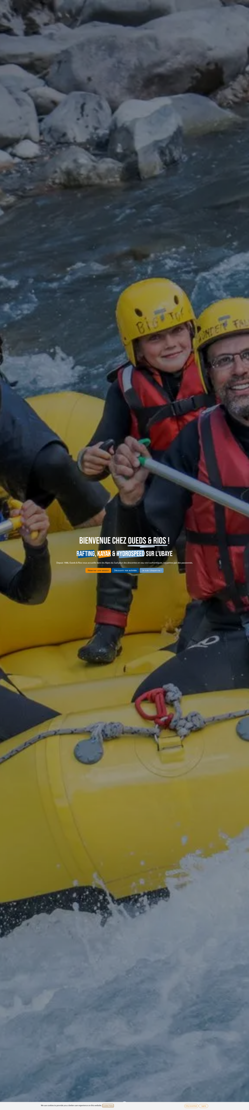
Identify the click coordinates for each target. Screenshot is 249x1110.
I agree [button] (203, 1106)
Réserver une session (98, 570)
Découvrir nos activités (125, 570)
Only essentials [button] (191, 1106)
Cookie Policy (108, 1106)
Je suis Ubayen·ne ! (151, 570)
